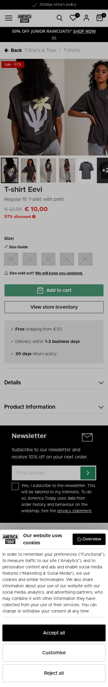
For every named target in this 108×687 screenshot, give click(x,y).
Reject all (54, 673)
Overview (91, 539)
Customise (54, 652)
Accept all (54, 633)
